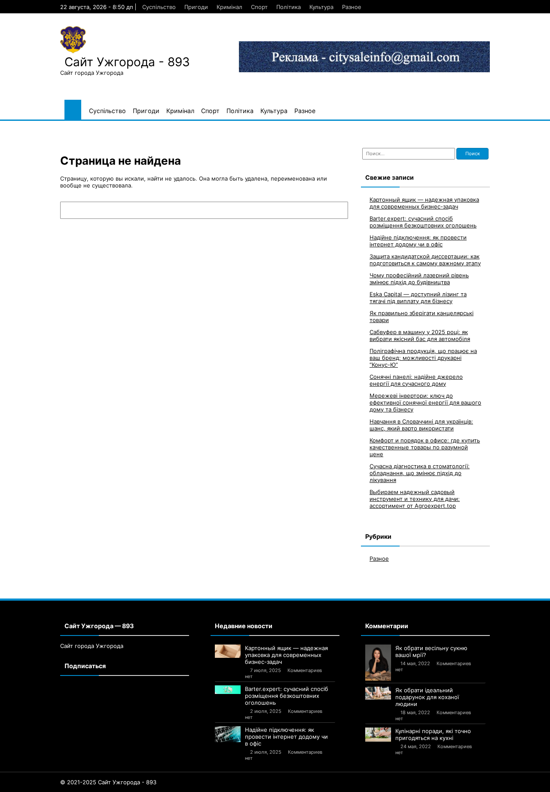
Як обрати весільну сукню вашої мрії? (431, 651)
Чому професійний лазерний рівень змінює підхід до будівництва (419, 278)
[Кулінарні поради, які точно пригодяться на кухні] (378, 735)
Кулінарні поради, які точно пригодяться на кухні (433, 734)
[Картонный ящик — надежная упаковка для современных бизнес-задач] (228, 651)
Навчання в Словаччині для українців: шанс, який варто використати (421, 425)
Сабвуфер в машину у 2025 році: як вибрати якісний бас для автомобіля (420, 335)
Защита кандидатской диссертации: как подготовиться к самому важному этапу (425, 260)
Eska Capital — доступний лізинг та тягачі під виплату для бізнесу (418, 297)
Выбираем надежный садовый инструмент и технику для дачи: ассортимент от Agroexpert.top (415, 498)
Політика (288, 6)
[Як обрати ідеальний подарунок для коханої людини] (378, 693)
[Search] (337, 210)
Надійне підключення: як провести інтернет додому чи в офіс (418, 241)
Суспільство (159, 6)
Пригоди (196, 6)
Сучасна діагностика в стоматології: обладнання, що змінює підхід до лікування (420, 473)
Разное (351, 6)
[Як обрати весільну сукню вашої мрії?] (378, 663)
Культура (321, 6)
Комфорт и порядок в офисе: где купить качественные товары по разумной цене (425, 447)
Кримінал (229, 6)
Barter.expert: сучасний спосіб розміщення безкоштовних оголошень (423, 222)
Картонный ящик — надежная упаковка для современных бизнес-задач (424, 203)
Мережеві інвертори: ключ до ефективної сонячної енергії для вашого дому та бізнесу (425, 402)
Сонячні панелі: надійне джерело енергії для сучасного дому (416, 380)
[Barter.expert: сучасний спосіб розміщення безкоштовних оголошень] (228, 689)
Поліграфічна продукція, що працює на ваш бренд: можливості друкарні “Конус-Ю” (423, 357)
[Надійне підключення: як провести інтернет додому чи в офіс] (228, 734)
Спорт (259, 6)
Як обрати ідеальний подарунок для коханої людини (427, 697)
